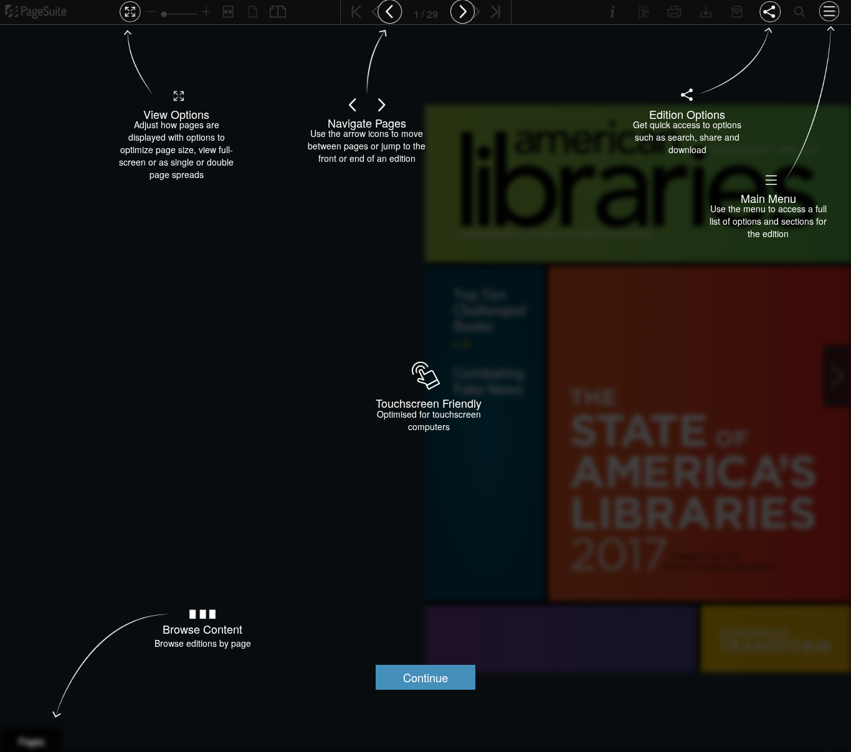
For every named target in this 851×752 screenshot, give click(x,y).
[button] (425, 677)
